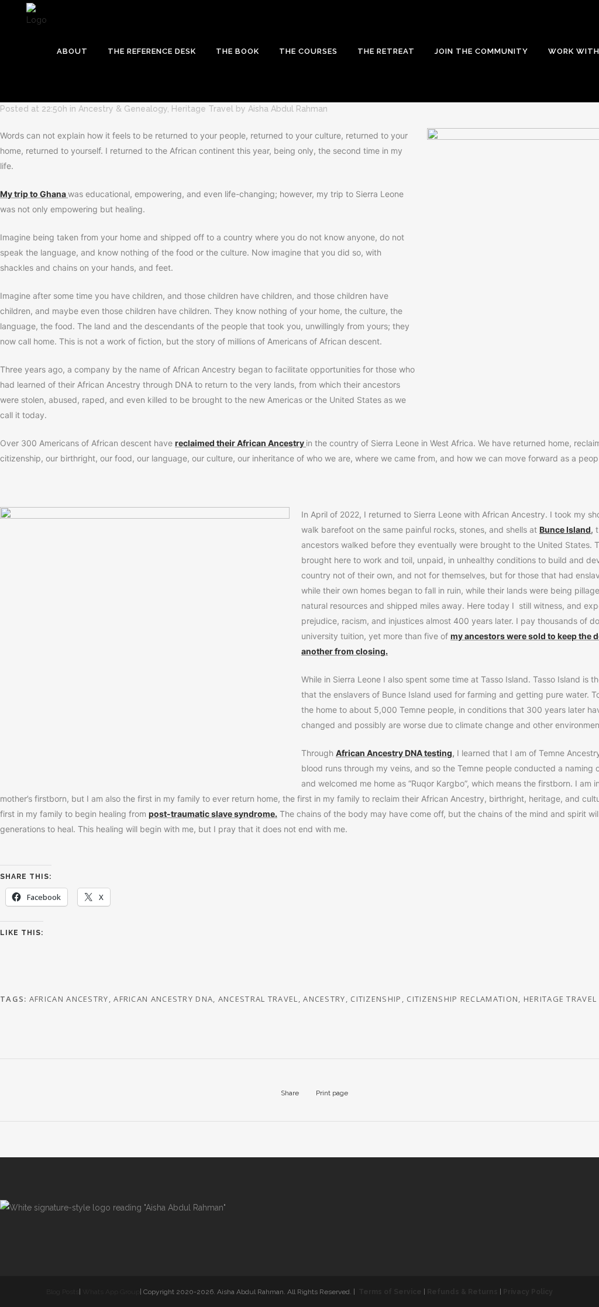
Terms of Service (390, 1292)
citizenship (375, 999)
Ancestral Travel (258, 999)
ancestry (324, 999)
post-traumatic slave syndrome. (213, 814)
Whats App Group (111, 1292)
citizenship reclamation (462, 999)
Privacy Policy (528, 1292)
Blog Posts (62, 1292)
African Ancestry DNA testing (394, 753)
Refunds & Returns (462, 1292)
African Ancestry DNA (163, 999)
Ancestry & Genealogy (122, 108)
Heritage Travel (202, 108)
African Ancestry (69, 999)
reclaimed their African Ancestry (239, 443)
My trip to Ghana (33, 194)
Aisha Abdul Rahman (288, 108)
